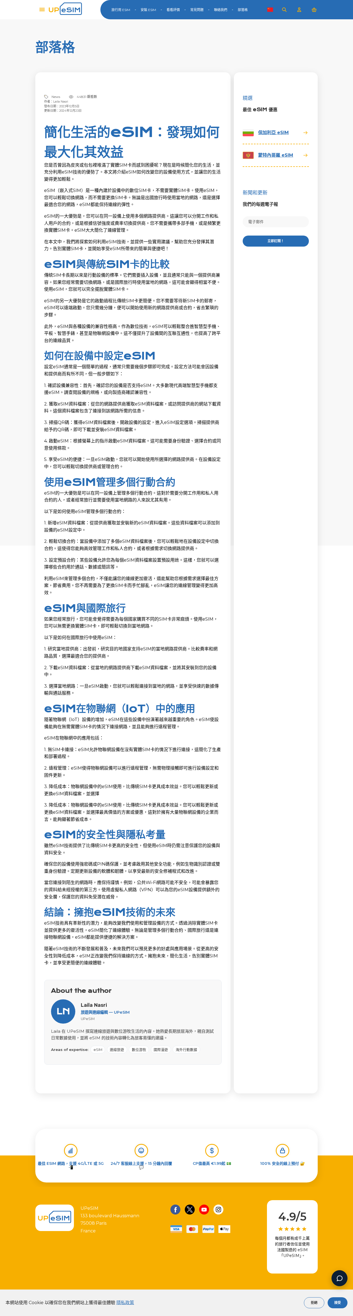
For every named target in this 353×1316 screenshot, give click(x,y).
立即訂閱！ (276, 241)
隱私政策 (125, 1302)
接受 (337, 1303)
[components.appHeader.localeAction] (270, 9)
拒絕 (314, 1303)
